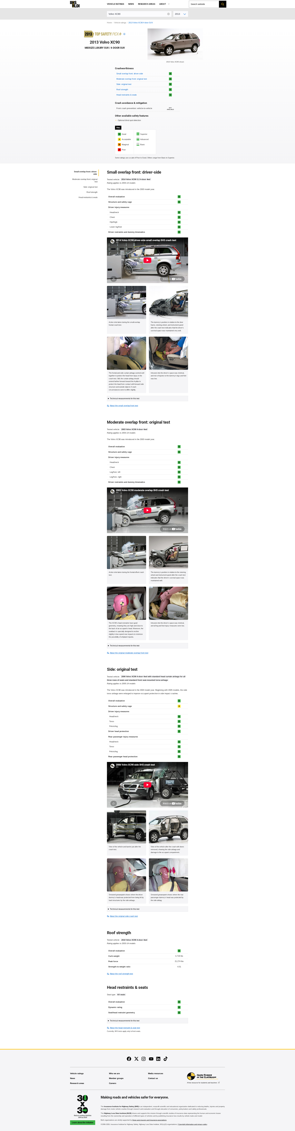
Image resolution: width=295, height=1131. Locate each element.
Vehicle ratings (115, 4)
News (131, 4)
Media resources (155, 1073)
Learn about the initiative (82, 1123)
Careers (112, 1083)
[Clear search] (168, 14)
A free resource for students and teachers (202, 1083)
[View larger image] (126, 302)
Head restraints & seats (126, 95)
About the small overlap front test (124, 406)
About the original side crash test (124, 916)
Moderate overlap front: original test (131, 79)
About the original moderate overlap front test (129, 653)
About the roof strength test (121, 974)
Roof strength (122, 89)
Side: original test (123, 84)
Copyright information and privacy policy (192, 1124)
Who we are (114, 1073)
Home (109, 23)
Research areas (146, 4)
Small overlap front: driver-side (129, 74)
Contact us (153, 1078)
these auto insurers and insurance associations (149, 1120)
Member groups (116, 1078)
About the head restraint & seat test (125, 1028)
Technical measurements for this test (124, 398)
